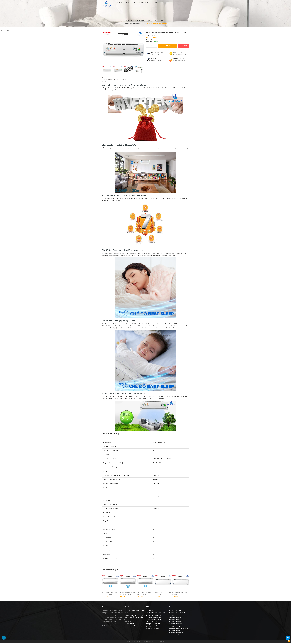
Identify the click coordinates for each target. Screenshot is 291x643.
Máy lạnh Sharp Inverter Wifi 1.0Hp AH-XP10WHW (144, 593)
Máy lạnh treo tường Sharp (175, 619)
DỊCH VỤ (134, 2)
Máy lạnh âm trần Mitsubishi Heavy (177, 612)
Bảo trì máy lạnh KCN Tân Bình (154, 616)
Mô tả (103, 77)
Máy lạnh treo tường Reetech (175, 626)
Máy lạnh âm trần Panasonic (175, 616)
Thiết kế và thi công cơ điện (153, 628)
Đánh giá (104, 81)
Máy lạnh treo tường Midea (175, 630)
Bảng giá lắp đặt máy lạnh (152, 621)
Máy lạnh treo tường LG (174, 634)
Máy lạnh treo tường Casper (175, 617)
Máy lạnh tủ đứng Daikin (174, 614)
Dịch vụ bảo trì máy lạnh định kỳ (154, 614)
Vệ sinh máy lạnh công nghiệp (153, 617)
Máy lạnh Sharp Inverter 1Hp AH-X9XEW (179, 593)
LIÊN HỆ (157, 2)
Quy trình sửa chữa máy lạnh (153, 626)
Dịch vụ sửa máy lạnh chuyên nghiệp (155, 612)
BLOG (151, 2)
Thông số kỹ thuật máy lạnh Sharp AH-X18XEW (114, 79)
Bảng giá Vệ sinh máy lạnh (153, 623)
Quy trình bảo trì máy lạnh (152, 625)
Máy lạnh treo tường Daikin (175, 623)
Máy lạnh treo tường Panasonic (176, 625)
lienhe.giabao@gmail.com (133, 625)
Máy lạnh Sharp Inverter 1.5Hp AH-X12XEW (163, 593)
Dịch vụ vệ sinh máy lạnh (152, 610)
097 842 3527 (158, 60)
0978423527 (131, 623)
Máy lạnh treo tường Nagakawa (176, 632)
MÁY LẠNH (127, 2)
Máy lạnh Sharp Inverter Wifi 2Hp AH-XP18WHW (109, 593)
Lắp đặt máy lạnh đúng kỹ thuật (154, 619)
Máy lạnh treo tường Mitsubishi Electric (178, 628)
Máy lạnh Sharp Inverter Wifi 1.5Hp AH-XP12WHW (127, 593)
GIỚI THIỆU (120, 2)
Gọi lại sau (184, 45)
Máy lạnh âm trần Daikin (174, 610)
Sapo (164, 641)
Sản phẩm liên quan (110, 570)
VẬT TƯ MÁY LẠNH (143, 2)
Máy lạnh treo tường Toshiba (175, 621)
